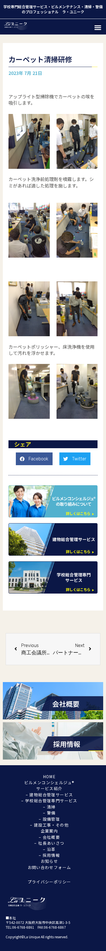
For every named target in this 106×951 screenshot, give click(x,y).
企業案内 (49, 831)
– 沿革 (49, 849)
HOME (49, 776)
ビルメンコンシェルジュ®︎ (49, 782)
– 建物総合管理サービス (49, 794)
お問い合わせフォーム (49, 867)
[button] (97, 27)
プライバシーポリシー (49, 882)
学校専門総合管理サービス (25, 6)
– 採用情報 (49, 855)
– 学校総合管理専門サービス (49, 800)
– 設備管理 (49, 819)
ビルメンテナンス (66, 6)
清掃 (88, 6)
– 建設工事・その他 (49, 825)
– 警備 (49, 813)
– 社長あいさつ (49, 843)
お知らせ (49, 861)
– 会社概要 (49, 837)
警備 (99, 6)
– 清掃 (49, 807)
